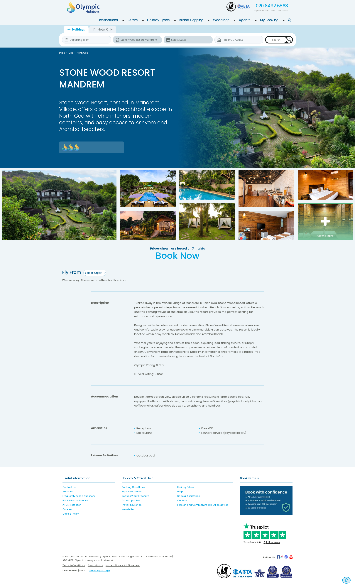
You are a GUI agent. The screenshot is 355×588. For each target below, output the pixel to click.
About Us (67, 491)
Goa (70, 52)
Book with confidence (75, 500)
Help (180, 491)
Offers (133, 20)
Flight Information (132, 491)
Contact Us (69, 487)
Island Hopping (191, 20)
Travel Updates (131, 500)
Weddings (221, 20)
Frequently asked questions (79, 496)
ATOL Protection (71, 505)
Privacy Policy (95, 565)
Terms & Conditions (73, 565)
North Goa (82, 52)
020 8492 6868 (272, 6)
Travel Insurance (132, 505)
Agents (245, 20)
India (62, 52)
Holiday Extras (185, 487)
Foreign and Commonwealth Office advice (203, 505)
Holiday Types (158, 20)
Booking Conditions (133, 487)
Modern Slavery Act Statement (123, 565)
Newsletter (128, 509)
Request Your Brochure (135, 496)
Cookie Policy (70, 513)
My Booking (269, 20)
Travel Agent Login (99, 570)
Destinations (108, 20)
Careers (67, 509)
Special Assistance (188, 496)
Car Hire (182, 500)
